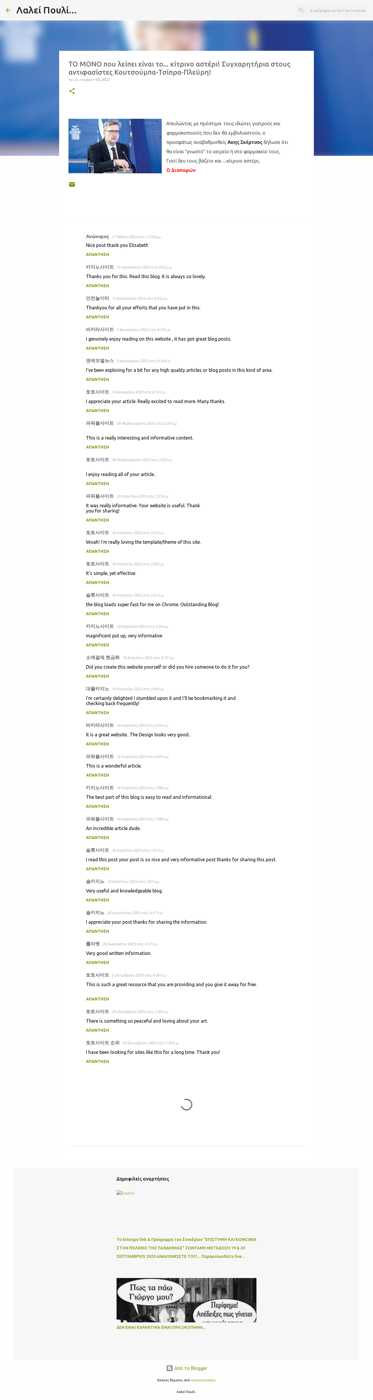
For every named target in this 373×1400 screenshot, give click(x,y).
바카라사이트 (100, 329)
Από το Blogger (190, 1368)
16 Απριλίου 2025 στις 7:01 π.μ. (138, 850)
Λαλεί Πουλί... (46, 10)
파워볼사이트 (100, 423)
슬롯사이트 (97, 594)
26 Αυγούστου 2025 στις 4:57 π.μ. (135, 913)
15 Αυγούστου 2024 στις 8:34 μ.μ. (140, 298)
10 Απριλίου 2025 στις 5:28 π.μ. (138, 564)
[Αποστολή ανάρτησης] (71, 187)
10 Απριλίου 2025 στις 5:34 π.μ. (142, 626)
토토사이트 (97, 391)
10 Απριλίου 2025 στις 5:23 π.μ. (142, 496)
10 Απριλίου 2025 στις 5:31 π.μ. (138, 595)
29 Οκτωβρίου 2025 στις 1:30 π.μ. (140, 1012)
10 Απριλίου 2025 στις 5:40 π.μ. (138, 689)
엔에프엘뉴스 (100, 360)
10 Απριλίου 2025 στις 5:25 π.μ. (138, 533)
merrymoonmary (203, 1380)
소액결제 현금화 (103, 657)
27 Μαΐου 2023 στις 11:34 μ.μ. (136, 237)
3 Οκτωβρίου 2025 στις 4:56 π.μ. (139, 975)
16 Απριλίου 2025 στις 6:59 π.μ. (142, 725)
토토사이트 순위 (103, 1042)
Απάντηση (97, 254)
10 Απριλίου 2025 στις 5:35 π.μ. (148, 657)
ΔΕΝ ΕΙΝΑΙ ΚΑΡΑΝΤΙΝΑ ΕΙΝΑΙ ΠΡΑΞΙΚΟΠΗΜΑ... (161, 1327)
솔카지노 (95, 881)
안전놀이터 (97, 298)
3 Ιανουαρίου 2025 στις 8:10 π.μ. (143, 329)
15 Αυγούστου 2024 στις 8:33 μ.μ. (144, 267)
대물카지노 (97, 688)
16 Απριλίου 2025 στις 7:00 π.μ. (142, 788)
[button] (71, 91)
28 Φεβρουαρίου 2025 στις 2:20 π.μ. (146, 423)
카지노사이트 (100, 266)
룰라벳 (93, 943)
